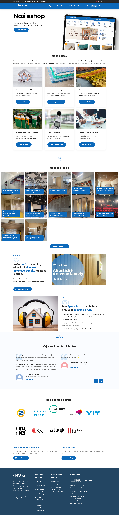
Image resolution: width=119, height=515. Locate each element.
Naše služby (22, 102)
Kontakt (87, 6)
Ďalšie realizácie (58, 246)
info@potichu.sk (19, 1)
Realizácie (72, 6)
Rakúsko (98, 1)
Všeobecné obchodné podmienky (40, 491)
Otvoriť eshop (20, 29)
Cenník (80, 6)
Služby (49, 6)
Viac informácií (23, 144)
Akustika (56, 6)
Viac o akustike (87, 102)
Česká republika (96, 1)
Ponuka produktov (56, 102)
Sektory (63, 6)
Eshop (94, 6)
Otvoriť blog (69, 458)
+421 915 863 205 (31, 1)
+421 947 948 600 (43, 1)
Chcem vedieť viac (23, 289)
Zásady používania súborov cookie (42, 508)
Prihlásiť (103, 1)
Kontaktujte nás (87, 144)
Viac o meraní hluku (57, 144)
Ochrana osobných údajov (40, 500)
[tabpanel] (59, 29)
